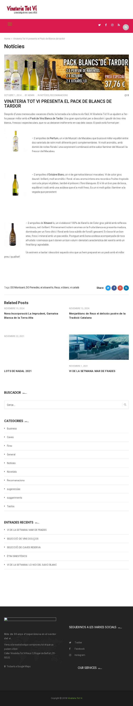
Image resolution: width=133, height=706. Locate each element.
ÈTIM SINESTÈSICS (17, 556)
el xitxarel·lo (47, 287)
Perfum (54, 138)
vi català (74, 287)
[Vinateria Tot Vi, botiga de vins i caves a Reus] (22, 9)
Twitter (78, 642)
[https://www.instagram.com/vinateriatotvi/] (112, 25)
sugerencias (13, 489)
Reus (57, 287)
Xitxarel (48, 223)
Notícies (44, 95)
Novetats (12, 471)
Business (12, 428)
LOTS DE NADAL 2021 (18, 371)
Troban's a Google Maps (18, 666)
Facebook (80, 648)
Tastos (10, 506)
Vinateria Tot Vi (75, 698)
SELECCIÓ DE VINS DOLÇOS (22, 538)
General (11, 454)
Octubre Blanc (56, 174)
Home (7, 38)
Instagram (80, 655)
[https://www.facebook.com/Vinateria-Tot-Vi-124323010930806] (106, 25)
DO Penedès (32, 287)
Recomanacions (59, 95)
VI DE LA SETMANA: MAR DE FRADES (92, 371)
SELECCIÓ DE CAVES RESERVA (24, 547)
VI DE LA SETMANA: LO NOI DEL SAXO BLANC (32, 565)
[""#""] (119, 25)
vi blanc (65, 287)
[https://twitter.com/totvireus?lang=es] (99, 25)
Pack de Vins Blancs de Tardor (46, 118)
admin (30, 95)
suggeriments (14, 497)
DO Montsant (18, 287)
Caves (10, 437)
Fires (9, 445)
